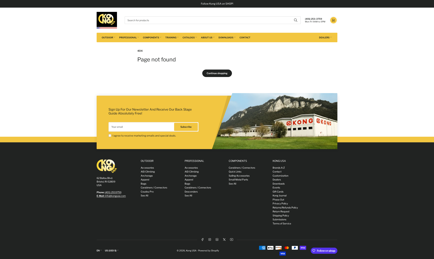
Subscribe (186, 126)
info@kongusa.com (111, 195)
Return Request (281, 211)
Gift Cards (278, 191)
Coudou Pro (147, 191)
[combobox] (213, 20)
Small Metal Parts (238, 179)
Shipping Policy (281, 215)
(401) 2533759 (113, 192)
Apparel (145, 179)
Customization (280, 175)
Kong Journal (280, 195)
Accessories (147, 167)
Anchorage (147, 175)
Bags (143, 183)
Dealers (324, 37)
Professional (128, 37)
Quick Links (235, 171)
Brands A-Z (279, 167)
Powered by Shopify (208, 250)
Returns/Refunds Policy (285, 207)
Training (170, 37)
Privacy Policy (280, 203)
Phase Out (278, 199)
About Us (206, 37)
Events (276, 187)
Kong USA (191, 250)
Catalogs (189, 37)
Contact (245, 37)
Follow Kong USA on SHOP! (217, 3)
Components (151, 37)
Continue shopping (217, 73)
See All (144, 195)
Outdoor (107, 37)
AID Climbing (148, 171)
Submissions (279, 219)
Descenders (191, 191)
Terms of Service (282, 223)
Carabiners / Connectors (154, 187)
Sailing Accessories (239, 175)
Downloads (226, 37)
